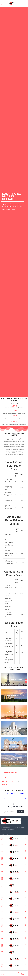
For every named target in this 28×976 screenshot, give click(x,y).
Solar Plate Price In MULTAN (9, 772)
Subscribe (20, 811)
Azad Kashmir (5, 793)
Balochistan (14, 793)
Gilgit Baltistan (23, 793)
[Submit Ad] (25, 3)
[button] (14, 772)
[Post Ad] (25, 681)
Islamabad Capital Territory (8, 796)
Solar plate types (6, 777)
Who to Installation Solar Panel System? (8, 783)
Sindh (25, 798)
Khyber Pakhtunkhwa (21, 796)
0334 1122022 (5, 834)
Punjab (3, 798)
